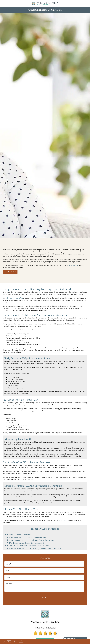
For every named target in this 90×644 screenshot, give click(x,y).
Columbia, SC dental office (14, 298)
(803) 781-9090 (73, 265)
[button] (17, 534)
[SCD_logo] (45, 2)
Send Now (45, 598)
